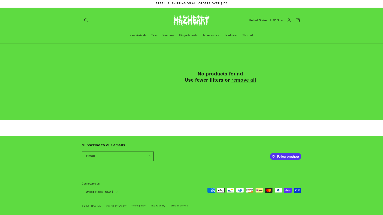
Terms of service (179, 205)
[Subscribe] (149, 156)
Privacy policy (157, 205)
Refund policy (138, 205)
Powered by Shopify (116, 206)
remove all (243, 80)
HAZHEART (97, 206)
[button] (86, 20)
